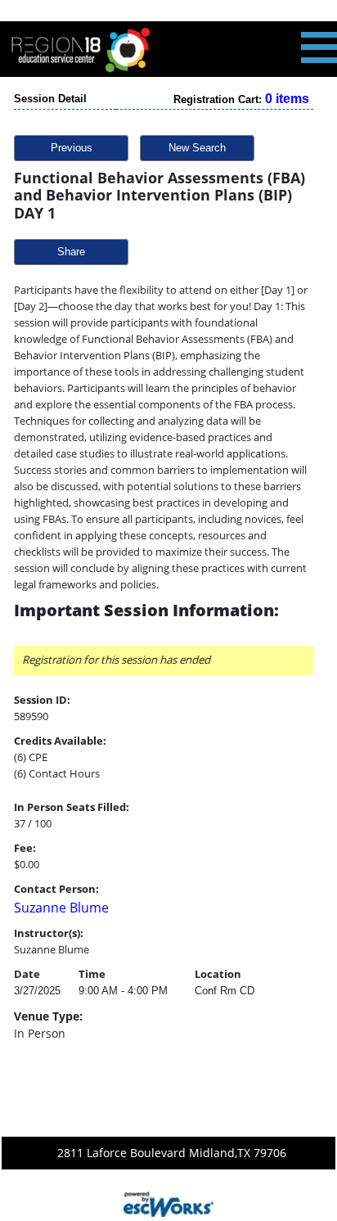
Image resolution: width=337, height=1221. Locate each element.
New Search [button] (197, 148)
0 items (287, 99)
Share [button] (71, 252)
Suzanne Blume (61, 908)
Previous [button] (71, 148)
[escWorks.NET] (168, 1203)
